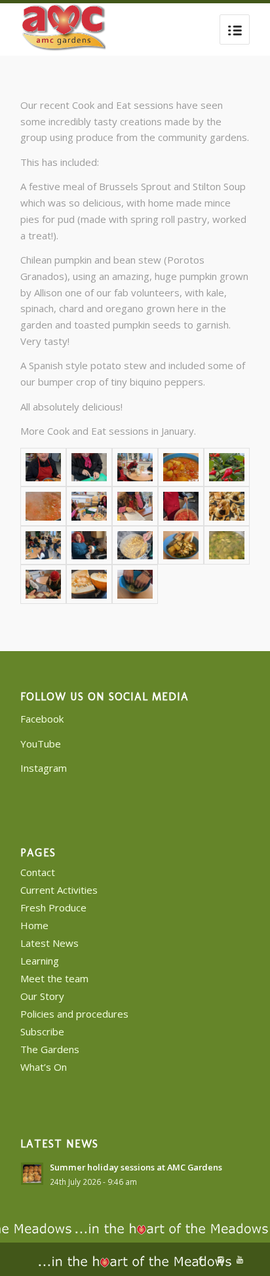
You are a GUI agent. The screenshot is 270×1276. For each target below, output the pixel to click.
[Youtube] (240, 1259)
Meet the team (54, 978)
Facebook (42, 718)
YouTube (40, 743)
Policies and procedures (74, 1013)
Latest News (49, 942)
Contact (37, 872)
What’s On (43, 1066)
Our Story (42, 996)
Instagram (43, 767)
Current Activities (59, 889)
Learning (39, 960)
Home (34, 925)
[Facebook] (200, 1259)
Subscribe (42, 1031)
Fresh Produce (53, 907)
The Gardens (49, 1049)
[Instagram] (220, 1259)
